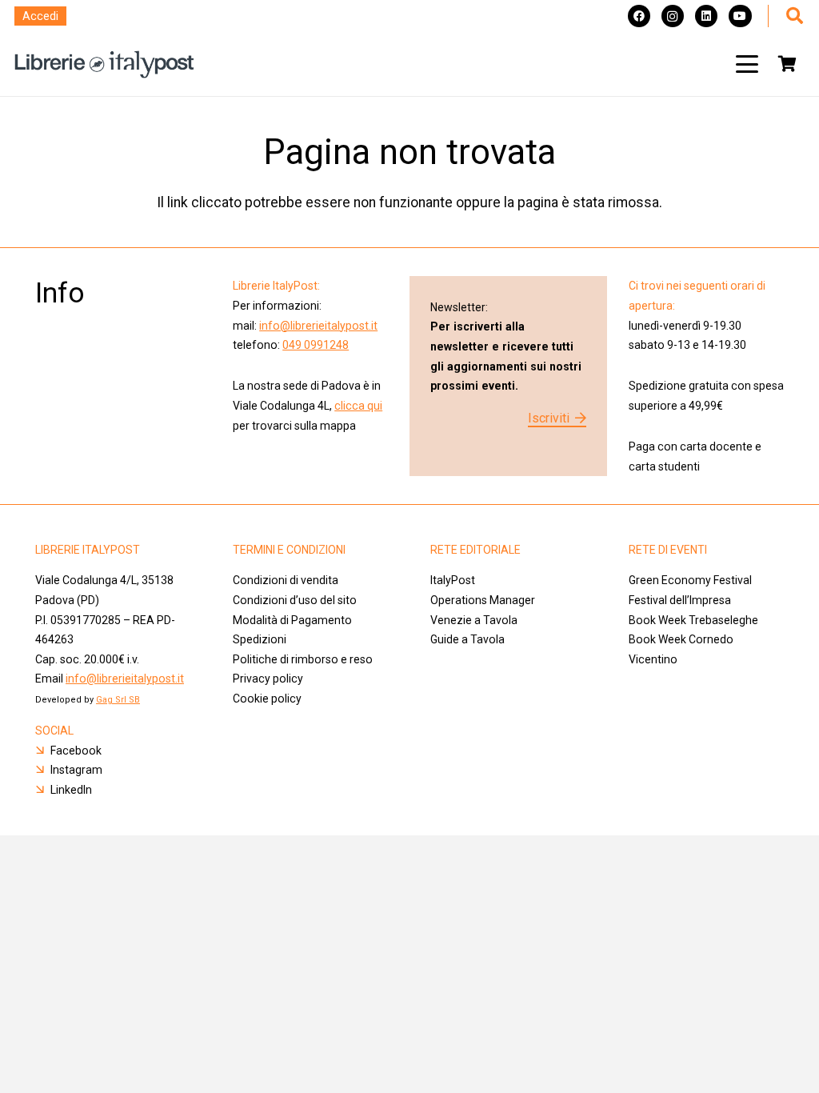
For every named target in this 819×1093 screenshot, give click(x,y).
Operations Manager (483, 600)
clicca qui (358, 405)
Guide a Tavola (467, 639)
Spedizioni (259, 639)
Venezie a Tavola (473, 620)
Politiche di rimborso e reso (303, 659)
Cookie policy (267, 698)
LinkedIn (71, 789)
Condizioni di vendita (285, 580)
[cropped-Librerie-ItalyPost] (104, 64)
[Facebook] (639, 16)
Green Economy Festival (690, 580)
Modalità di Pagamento (292, 620)
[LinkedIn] (706, 16)
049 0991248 (315, 344)
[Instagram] (672, 16)
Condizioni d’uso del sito (295, 600)
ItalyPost (452, 580)
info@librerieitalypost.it (318, 325)
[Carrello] (787, 64)
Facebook (76, 750)
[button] (747, 64)
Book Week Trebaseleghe (693, 620)
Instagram (76, 769)
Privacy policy (268, 678)
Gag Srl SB (118, 700)
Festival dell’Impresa (680, 600)
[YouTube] (740, 16)
